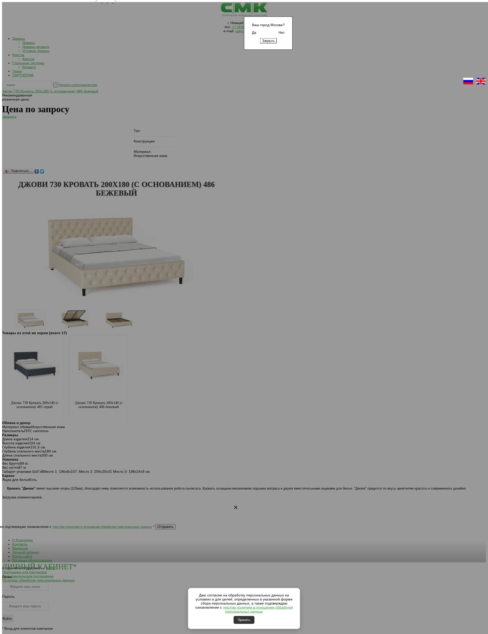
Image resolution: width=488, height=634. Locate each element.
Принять (244, 620)
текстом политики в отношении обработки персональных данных (258, 609)
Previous (98, 10)
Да (254, 32)
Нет (282, 32)
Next (118, 10)
